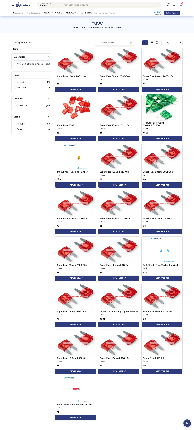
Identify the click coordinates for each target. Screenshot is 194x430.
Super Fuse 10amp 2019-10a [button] (114, 172)
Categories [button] (18, 13)
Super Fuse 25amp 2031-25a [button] (114, 125)
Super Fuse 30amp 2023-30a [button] (71, 218)
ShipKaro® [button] (48, 13)
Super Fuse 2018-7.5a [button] (154, 358)
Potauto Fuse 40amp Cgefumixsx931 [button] (119, 311)
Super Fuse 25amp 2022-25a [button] (115, 218)
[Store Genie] (187, 423)
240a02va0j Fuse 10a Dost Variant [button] (74, 404)
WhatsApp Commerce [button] (74, 13)
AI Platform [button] (59, 13)
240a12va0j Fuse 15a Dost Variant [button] (160, 265)
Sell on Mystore (172, 13)
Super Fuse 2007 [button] (65, 125)
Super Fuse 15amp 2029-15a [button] (71, 311)
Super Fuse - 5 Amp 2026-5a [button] (71, 358)
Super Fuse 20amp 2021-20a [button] (158, 172)
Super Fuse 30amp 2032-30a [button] (115, 76)
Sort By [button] (166, 42)
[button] (12, 4)
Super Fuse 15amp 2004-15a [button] (157, 218)
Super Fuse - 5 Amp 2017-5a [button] (114, 265)
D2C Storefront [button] (91, 13)
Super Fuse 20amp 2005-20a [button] (158, 76)
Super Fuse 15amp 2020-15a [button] (157, 311)
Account (171, 5)
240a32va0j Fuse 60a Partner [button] (72, 172)
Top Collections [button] (33, 13)
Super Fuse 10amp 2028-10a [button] (114, 358)
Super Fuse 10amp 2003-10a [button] (71, 76)
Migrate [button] (112, 13)
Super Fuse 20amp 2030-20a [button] (71, 265)
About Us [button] (103, 13)
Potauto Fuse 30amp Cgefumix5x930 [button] (154, 124)
